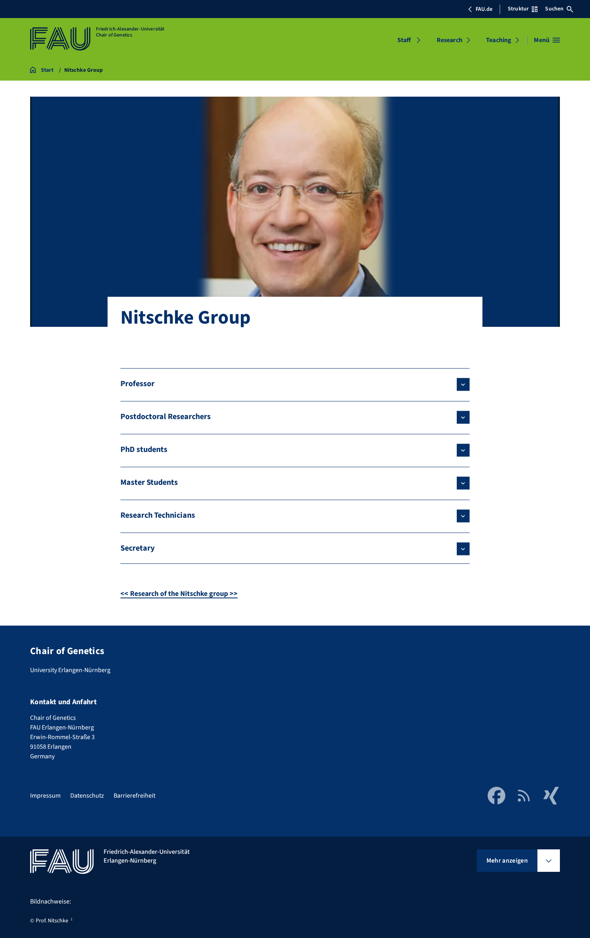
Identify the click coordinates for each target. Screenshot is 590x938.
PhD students (143, 449)
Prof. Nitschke (52, 921)
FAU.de (484, 9)
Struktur (518, 9)
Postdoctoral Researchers (165, 416)
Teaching (498, 40)
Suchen (554, 9)
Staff (404, 40)
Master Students (149, 482)
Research (449, 40)
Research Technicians (157, 515)
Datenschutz (87, 795)
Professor (137, 383)
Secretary (137, 548)
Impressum (45, 795)
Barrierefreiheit (134, 795)
